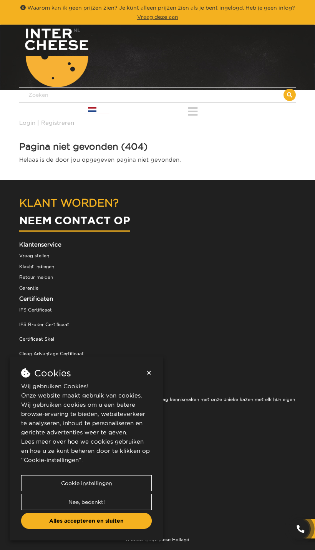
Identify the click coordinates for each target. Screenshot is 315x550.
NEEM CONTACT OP (74, 220)
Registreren (57, 122)
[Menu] (193, 110)
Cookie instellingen (86, 483)
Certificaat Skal (36, 338)
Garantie (28, 287)
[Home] (88, 57)
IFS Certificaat (35, 309)
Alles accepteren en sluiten (86, 521)
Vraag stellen (34, 255)
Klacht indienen (36, 266)
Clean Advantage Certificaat (51, 353)
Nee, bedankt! (86, 502)
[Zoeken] (290, 95)
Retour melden (36, 277)
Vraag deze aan (157, 17)
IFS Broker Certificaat (44, 324)
